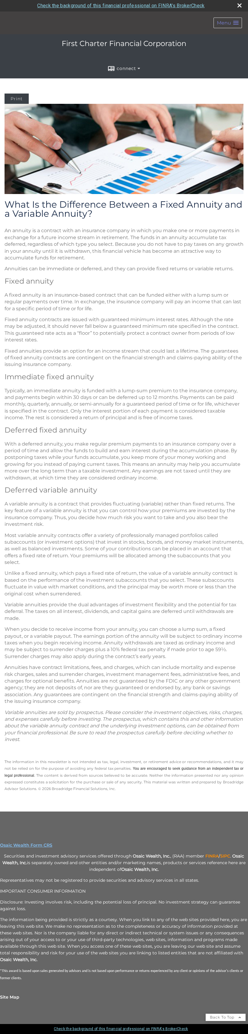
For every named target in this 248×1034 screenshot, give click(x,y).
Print (17, 98)
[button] (228, 23)
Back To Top (223, 1017)
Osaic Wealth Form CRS (26, 845)
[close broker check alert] (239, 5)
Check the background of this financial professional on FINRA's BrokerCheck (120, 5)
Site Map (9, 997)
